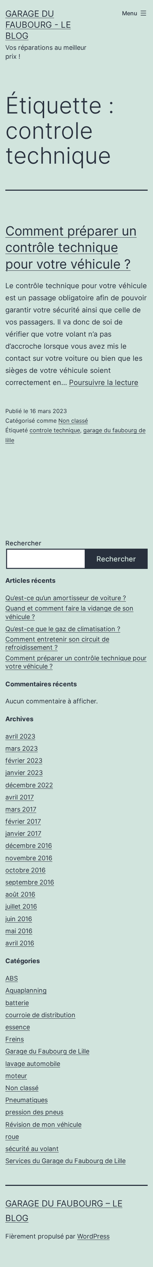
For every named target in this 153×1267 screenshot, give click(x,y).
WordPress (93, 1236)
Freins (14, 1039)
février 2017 (23, 821)
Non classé (73, 420)
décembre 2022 (29, 785)
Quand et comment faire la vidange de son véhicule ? (69, 612)
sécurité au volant (32, 1148)
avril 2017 (19, 797)
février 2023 (23, 760)
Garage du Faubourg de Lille (47, 1051)
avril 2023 (20, 736)
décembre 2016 (28, 845)
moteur (16, 1075)
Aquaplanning (26, 990)
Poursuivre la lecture (103, 382)
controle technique (55, 430)
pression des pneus (34, 1112)
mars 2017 (20, 809)
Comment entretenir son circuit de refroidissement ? (57, 643)
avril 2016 (19, 943)
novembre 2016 (28, 858)
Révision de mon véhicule (43, 1124)
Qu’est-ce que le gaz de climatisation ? (62, 629)
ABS (11, 978)
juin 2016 (18, 919)
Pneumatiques (26, 1100)
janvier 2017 (23, 833)
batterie (17, 1003)
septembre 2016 (29, 882)
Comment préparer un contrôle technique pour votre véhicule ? (71, 247)
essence (17, 1027)
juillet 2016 (21, 906)
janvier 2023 (24, 772)
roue (12, 1136)
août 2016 (20, 894)
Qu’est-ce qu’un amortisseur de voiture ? (65, 598)
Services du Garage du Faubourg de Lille (65, 1161)
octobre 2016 (25, 870)
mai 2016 (18, 931)
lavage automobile (32, 1063)
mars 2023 (21, 748)
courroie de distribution (40, 1015)
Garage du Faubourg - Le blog (38, 25)
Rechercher (23, 543)
